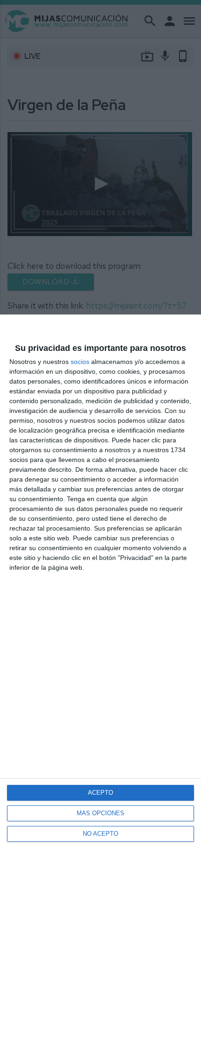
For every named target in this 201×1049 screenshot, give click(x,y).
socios (80, 361)
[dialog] (100, 682)
